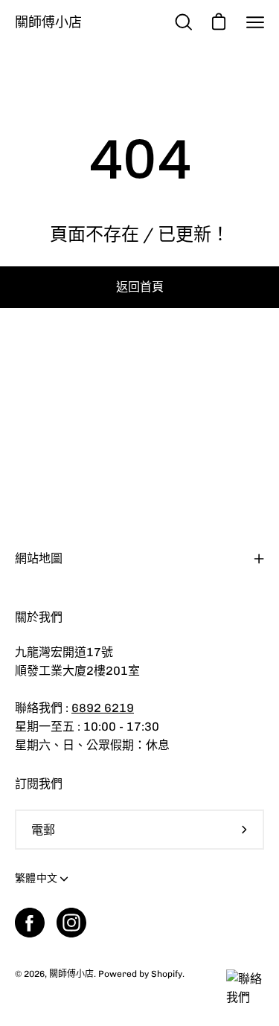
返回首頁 (140, 287)
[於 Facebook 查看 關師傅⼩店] (30, 922)
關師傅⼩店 (48, 22)
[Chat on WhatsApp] (248, 997)
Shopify (166, 974)
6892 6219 (102, 708)
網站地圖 (38, 558)
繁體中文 (36, 878)
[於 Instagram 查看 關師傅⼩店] (71, 922)
